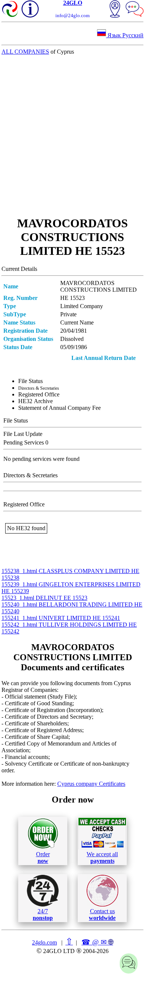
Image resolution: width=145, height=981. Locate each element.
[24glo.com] (10, 9)
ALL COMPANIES (25, 51)
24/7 (43, 914)
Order (43, 857)
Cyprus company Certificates (91, 784)
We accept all (102, 857)
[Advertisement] (72, 135)
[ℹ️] (30, 9)
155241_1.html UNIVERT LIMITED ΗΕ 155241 (60, 618)
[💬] (135, 9)
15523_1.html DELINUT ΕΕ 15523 (44, 598)
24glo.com (44, 942)
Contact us (102, 914)
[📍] (115, 9)
